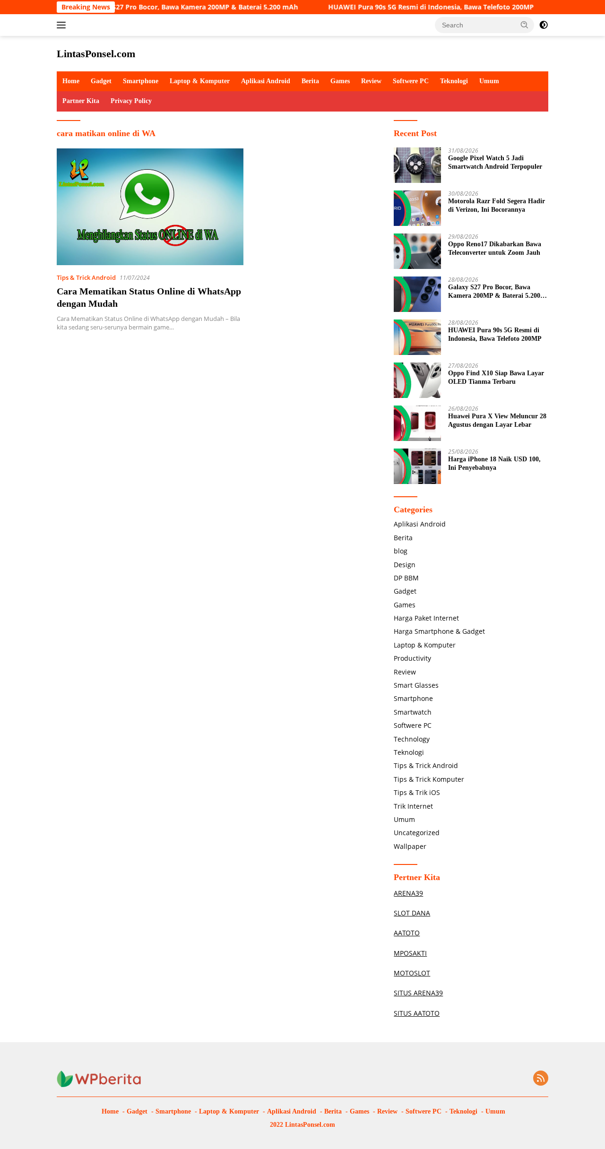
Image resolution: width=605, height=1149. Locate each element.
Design (404, 564)
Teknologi (454, 81)
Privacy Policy (131, 100)
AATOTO (407, 932)
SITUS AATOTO (417, 1013)
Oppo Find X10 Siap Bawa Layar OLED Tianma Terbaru (496, 377)
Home (70, 81)
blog (400, 550)
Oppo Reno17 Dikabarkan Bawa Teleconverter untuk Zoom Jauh (494, 248)
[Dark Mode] (543, 25)
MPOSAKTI (410, 953)
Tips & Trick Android (86, 277)
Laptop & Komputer (200, 81)
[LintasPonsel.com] (99, 1078)
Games (340, 81)
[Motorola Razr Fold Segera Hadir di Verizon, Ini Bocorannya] (417, 208)
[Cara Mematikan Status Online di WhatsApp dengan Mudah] (150, 206)
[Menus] (63, 25)
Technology (412, 738)
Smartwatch (413, 712)
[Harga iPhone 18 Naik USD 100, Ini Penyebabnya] (417, 466)
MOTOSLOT (412, 972)
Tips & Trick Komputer (429, 779)
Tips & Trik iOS (417, 792)
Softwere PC (411, 81)
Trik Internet (413, 806)
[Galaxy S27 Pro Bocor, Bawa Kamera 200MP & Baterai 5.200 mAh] (417, 294)
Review (371, 81)
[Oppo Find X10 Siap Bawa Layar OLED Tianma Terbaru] (417, 380)
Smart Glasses (416, 685)
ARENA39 (408, 893)
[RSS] (540, 1079)
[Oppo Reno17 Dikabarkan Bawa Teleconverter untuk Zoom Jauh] (417, 251)
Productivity (412, 658)
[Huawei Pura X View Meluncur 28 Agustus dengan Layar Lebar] (417, 423)
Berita (310, 81)
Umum (489, 81)
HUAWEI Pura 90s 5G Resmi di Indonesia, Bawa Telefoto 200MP (410, 7)
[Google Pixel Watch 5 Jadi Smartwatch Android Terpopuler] (417, 165)
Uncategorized (417, 832)
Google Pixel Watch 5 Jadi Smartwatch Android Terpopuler (495, 162)
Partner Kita (80, 100)
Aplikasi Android (265, 81)
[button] (524, 24)
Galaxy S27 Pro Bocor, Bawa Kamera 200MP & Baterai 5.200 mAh (172, 7)
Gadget (101, 81)
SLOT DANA (412, 912)
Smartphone (140, 81)
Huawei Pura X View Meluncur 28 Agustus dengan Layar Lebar (497, 420)
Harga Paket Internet (426, 617)
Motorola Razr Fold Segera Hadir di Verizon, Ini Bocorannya (496, 205)
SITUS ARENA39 (418, 992)
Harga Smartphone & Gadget (439, 631)
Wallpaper (410, 846)
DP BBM (406, 577)
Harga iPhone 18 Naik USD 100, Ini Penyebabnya (494, 463)
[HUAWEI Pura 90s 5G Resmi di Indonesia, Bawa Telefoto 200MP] (417, 337)
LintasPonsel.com (96, 54)
